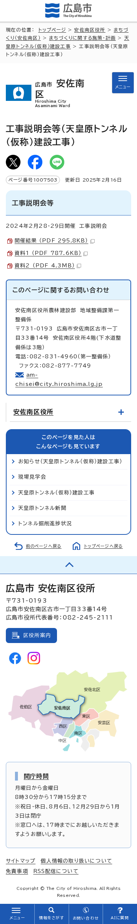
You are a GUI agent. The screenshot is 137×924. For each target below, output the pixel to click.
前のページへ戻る (44, 546)
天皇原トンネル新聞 (42, 508)
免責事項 (17, 871)
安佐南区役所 (89, 30)
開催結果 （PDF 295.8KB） (51, 240)
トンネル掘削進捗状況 (45, 523)
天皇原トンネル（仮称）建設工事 (56, 492)
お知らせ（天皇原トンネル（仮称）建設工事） (70, 461)
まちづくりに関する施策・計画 (82, 38)
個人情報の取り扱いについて (76, 860)
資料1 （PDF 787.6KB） (48, 253)
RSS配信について (56, 871)
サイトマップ (20, 860)
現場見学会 (32, 476)
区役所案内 (37, 635)
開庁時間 (36, 776)
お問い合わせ (86, 918)
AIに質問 (120, 918)
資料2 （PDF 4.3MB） (45, 265)
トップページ (52, 30)
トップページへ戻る (103, 546)
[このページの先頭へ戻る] (68, 565)
